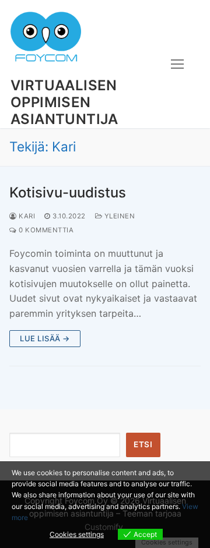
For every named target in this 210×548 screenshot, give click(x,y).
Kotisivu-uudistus (67, 192)
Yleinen (118, 216)
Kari (26, 216)
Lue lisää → (45, 338)
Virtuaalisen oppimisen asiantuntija (64, 102)
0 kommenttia (45, 230)
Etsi (143, 444)
